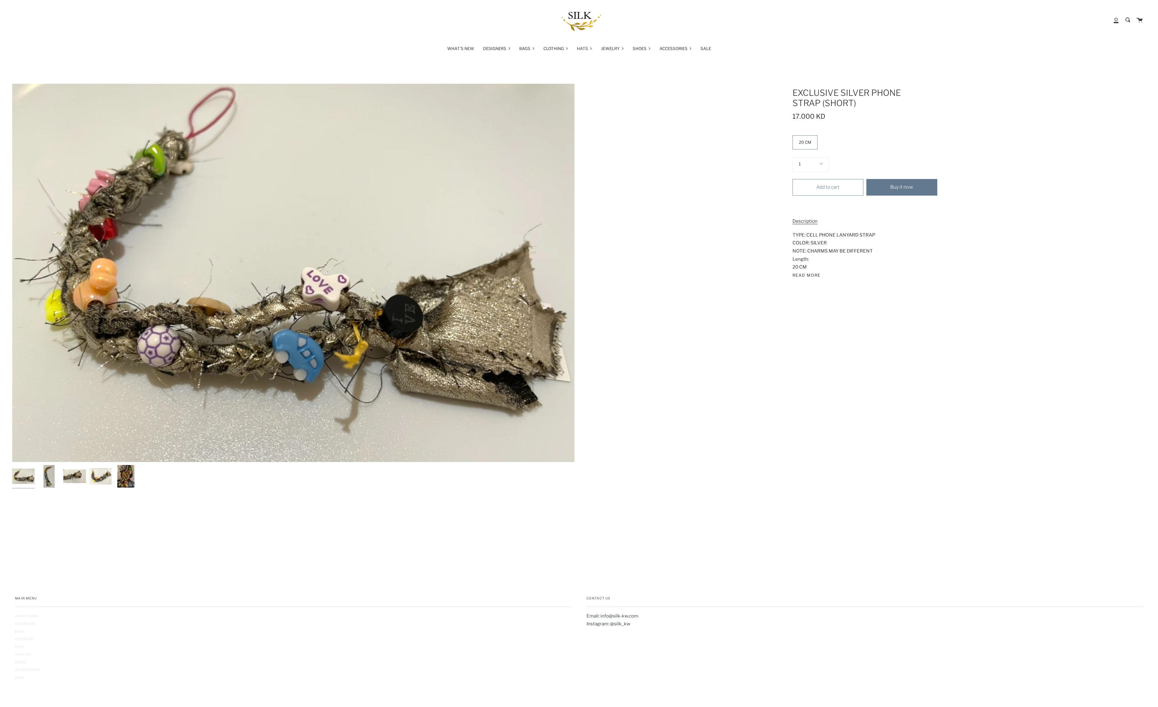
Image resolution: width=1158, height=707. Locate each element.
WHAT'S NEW (26, 616)
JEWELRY (23, 654)
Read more (807, 275)
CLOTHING (24, 639)
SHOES (21, 662)
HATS (19, 647)
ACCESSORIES (27, 669)
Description (805, 221)
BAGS (20, 631)
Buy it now (901, 187)
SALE (19, 677)
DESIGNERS (25, 623)
